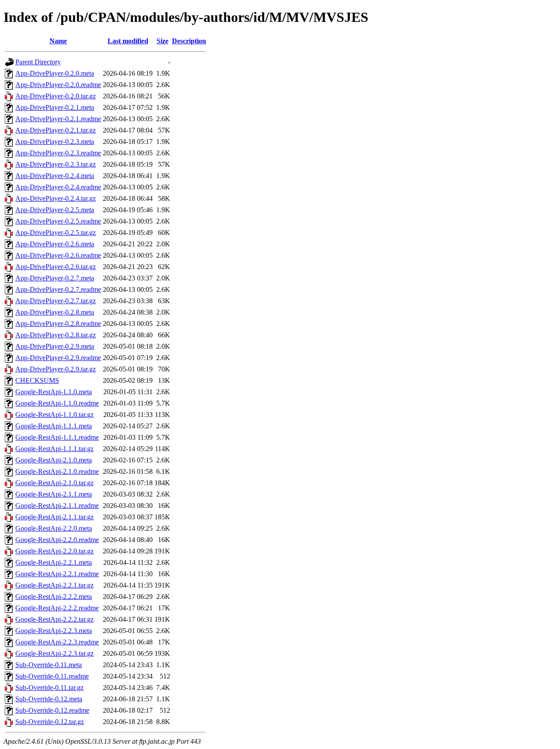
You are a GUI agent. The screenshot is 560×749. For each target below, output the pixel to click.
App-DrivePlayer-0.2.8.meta (54, 312)
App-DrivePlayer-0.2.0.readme (58, 84)
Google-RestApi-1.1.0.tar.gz (54, 414)
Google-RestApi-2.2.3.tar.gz (54, 653)
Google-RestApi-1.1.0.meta (53, 392)
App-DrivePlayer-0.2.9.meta (54, 346)
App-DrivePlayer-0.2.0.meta (54, 73)
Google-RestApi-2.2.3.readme (57, 642)
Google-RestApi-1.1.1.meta (53, 426)
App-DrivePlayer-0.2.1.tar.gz (55, 130)
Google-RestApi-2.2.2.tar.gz (54, 619)
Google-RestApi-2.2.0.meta (53, 528)
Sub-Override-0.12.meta (48, 699)
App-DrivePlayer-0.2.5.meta (54, 210)
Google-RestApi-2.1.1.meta (53, 494)
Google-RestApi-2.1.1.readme (57, 505)
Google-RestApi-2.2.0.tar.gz (54, 551)
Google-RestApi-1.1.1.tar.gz (54, 448)
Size (162, 41)
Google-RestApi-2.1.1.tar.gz (54, 517)
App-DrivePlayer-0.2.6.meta (54, 244)
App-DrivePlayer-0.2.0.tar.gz (55, 96)
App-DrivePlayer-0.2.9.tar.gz (55, 369)
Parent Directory (38, 62)
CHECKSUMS (37, 380)
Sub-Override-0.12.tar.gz (49, 721)
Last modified (128, 41)
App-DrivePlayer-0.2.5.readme (58, 221)
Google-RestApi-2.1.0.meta (53, 460)
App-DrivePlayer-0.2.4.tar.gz (55, 198)
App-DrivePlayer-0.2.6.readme (58, 255)
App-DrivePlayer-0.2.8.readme (58, 323)
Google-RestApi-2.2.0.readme (57, 539)
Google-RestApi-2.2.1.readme (57, 574)
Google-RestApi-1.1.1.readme (57, 437)
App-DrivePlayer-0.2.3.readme (58, 153)
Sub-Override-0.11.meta (48, 664)
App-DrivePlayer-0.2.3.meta (54, 141)
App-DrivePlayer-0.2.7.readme (58, 289)
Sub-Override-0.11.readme (52, 676)
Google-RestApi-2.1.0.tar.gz (54, 482)
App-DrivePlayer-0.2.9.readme (58, 357)
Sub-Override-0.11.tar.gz (49, 687)
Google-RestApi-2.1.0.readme (57, 471)
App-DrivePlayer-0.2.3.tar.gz (55, 164)
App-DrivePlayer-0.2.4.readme (58, 187)
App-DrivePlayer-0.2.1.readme (58, 118)
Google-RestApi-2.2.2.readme (57, 608)
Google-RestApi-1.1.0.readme (57, 403)
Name (58, 41)
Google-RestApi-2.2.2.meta (53, 596)
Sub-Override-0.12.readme (52, 710)
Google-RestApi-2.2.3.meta (53, 630)
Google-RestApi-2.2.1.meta (53, 562)
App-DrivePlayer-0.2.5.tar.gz (55, 232)
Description (189, 41)
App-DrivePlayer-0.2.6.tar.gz (55, 266)
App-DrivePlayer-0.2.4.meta (54, 175)
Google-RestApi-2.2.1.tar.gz (54, 585)
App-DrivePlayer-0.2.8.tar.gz (55, 335)
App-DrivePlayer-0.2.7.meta (54, 278)
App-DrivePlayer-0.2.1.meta (54, 107)
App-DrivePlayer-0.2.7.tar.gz (55, 300)
